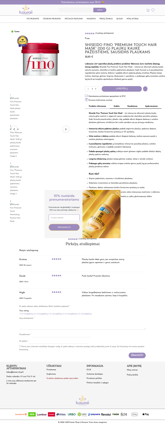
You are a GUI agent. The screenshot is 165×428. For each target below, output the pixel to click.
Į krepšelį (122, 89)
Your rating (24, 311)
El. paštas (23, 341)
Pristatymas (51, 370)
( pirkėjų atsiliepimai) (104, 33)
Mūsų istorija (132, 370)
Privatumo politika (94, 378)
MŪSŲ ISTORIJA (132, 19)
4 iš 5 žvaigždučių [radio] (70, 314)
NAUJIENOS (91, 19)
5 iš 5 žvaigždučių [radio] (85, 314)
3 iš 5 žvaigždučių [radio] (55, 314)
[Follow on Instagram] (129, 383)
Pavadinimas (25, 335)
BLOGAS (120, 19)
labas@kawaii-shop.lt (15, 372)
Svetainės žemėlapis (95, 374)
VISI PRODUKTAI (33, 19)
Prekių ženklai (132, 375)
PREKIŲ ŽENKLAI (106, 19)
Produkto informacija (97, 106)
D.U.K (89, 370)
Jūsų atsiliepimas (26, 318)
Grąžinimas (51, 374)
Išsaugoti (137, 355)
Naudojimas (132, 106)
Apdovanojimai (151, 106)
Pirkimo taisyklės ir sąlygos (98, 383)
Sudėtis (117, 106)
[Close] (117, 193)
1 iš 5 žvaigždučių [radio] (26, 314)
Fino (87, 38)
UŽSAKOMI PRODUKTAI (52, 19)
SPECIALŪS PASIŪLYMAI (74, 19)
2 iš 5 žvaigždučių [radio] (41, 314)
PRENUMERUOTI (64, 227)
